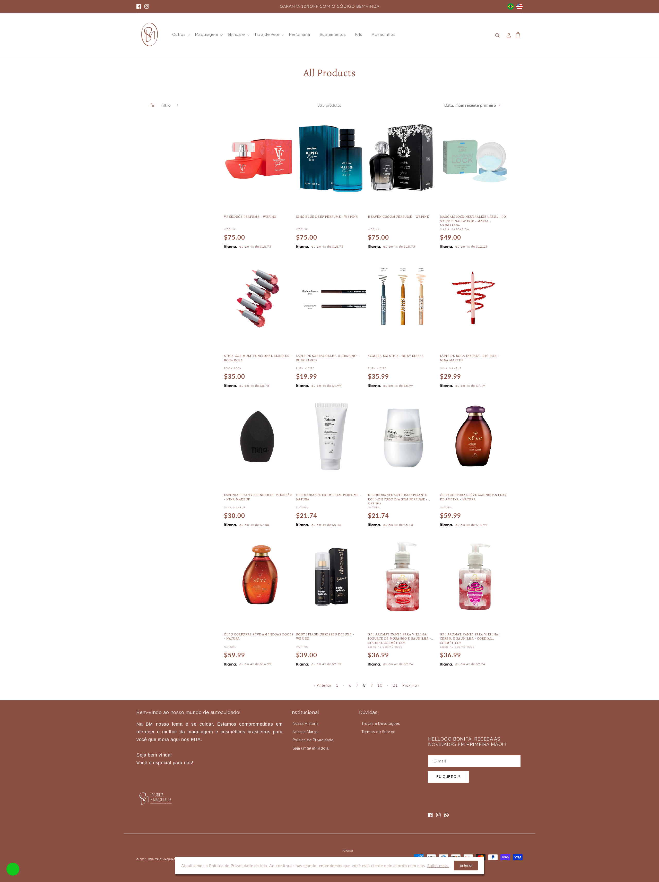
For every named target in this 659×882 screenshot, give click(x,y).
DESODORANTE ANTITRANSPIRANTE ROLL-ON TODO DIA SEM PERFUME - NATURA (398, 498)
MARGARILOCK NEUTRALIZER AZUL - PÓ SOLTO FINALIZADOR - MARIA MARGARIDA (473, 220)
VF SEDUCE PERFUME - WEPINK (250, 217)
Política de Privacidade (313, 740)
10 (379, 685)
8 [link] (364, 685)
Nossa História (305, 723)
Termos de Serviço (378, 732)
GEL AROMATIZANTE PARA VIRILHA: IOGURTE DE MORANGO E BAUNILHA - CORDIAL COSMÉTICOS (399, 638)
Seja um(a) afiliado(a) (311, 748)
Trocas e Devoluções (380, 723)
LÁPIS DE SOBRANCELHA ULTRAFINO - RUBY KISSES (327, 358)
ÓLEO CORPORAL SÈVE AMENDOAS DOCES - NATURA (258, 636)
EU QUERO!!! (448, 777)
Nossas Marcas (306, 732)
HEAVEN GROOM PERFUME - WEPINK (398, 217)
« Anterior (322, 685)
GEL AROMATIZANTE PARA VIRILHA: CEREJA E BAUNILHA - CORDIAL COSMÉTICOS (469, 638)
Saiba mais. (438, 865)
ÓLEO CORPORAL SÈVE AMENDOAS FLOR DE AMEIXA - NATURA (473, 497)
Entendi (465, 865)
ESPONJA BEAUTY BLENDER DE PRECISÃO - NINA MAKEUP (258, 497)
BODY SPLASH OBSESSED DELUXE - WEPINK (325, 636)
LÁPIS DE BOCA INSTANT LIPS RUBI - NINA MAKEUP (470, 358)
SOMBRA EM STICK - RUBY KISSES (395, 356)
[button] (179, 34)
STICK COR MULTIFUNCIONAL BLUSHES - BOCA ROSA (257, 358)
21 (395, 685)
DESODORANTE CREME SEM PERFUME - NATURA (328, 497)
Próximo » (411, 685)
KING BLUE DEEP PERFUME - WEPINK (327, 217)
